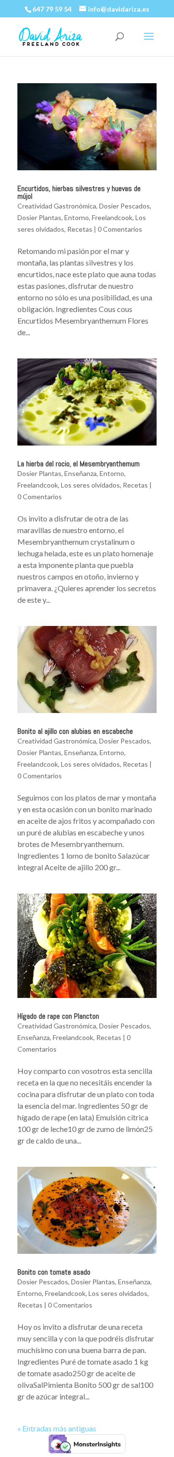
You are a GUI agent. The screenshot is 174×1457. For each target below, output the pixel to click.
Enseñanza (80, 473)
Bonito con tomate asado (53, 1272)
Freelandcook (112, 217)
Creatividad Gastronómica (56, 206)
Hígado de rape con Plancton (58, 1016)
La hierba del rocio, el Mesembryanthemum (78, 464)
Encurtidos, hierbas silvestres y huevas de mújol (79, 192)
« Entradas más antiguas (56, 1428)
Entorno (76, 217)
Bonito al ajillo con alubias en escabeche (75, 731)
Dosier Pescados (124, 206)
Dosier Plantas (39, 217)
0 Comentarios (120, 229)
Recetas (79, 229)
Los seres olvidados (90, 485)
